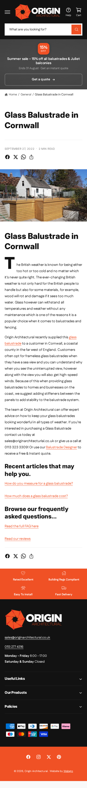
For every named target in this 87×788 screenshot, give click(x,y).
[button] (7, 12)
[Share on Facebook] (7, 157)
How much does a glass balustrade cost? (36, 496)
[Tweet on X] (15, 157)
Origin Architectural (36, 771)
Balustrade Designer (61, 447)
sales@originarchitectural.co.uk (27, 637)
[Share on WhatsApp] (23, 157)
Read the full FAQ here (22, 526)
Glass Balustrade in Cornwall (54, 94)
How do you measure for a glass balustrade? (39, 483)
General (26, 94)
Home (13, 94)
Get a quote (41, 79)
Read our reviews (18, 538)
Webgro (68, 771)
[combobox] (43, 29)
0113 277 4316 (14, 647)
